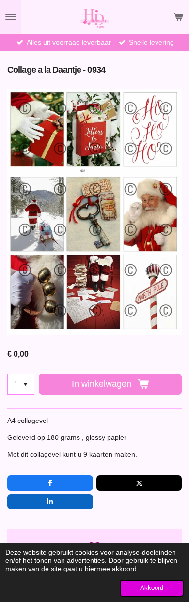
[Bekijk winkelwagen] (178, 17)
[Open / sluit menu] (10, 17)
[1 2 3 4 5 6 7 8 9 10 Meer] (20, 384)
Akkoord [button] (151, 588)
